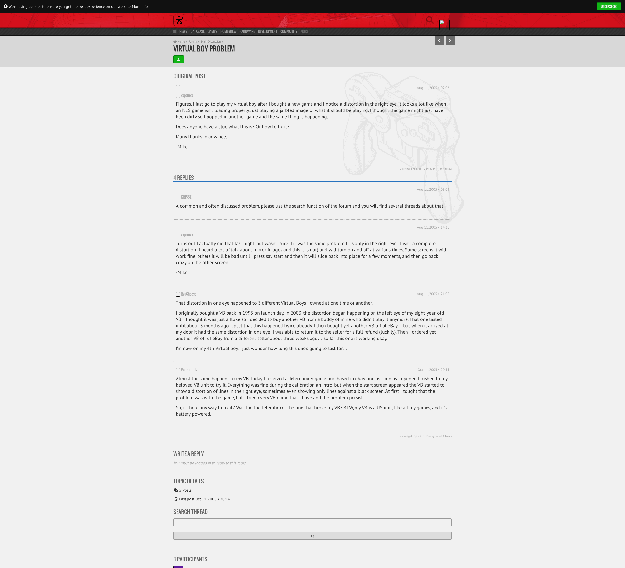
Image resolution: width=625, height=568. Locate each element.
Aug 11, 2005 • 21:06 (433, 272)
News (183, 31)
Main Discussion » (212, 41)
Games (212, 31)
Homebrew (228, 31)
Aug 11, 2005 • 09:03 (433, 182)
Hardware (247, 31)
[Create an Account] (178, 59)
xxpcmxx (187, 87)
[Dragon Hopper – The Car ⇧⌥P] (439, 40)
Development (267, 31)
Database (198, 31)
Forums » (194, 41)
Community (288, 31)
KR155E (205, 183)
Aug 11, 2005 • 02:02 (433, 87)
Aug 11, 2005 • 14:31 (433, 213)
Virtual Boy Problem (204, 48)
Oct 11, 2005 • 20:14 (433, 348)
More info (140, 6)
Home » (182, 41)
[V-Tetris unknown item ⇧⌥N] (450, 40)
